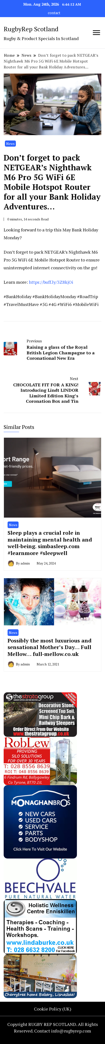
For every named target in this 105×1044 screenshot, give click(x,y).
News (10, 143)
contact (54, 13)
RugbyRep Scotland (31, 29)
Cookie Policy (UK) (52, 1009)
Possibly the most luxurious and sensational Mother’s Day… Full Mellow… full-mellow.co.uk (50, 647)
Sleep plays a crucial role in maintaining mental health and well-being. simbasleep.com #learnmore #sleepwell (50, 542)
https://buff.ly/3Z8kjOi (51, 282)
